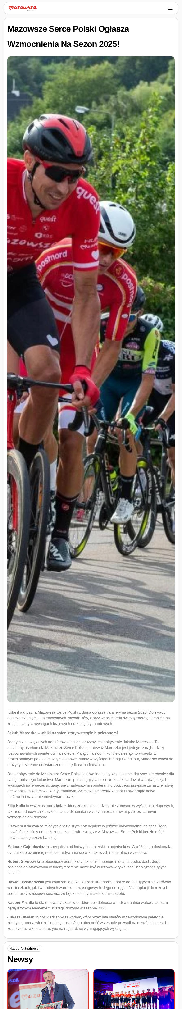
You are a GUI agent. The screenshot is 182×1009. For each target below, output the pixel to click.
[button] (24, 948)
